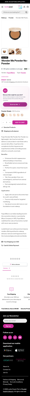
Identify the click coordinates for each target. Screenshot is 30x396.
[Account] (24, 7)
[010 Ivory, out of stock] (10, 115)
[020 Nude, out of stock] (14, 115)
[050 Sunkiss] (2, 115)
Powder (11, 18)
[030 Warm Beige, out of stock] (18, 115)
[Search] (26, 12)
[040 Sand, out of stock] (22, 115)
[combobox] (15, 12)
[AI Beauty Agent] (20, 7)
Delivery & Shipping (9, 379)
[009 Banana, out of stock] (6, 115)
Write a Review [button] (16, 264)
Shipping (11, 82)
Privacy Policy (7, 384)
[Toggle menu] (2, 7)
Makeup (3, 18)
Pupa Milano (11, 73)
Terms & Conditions (16, 382)
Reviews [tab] (5, 268)
